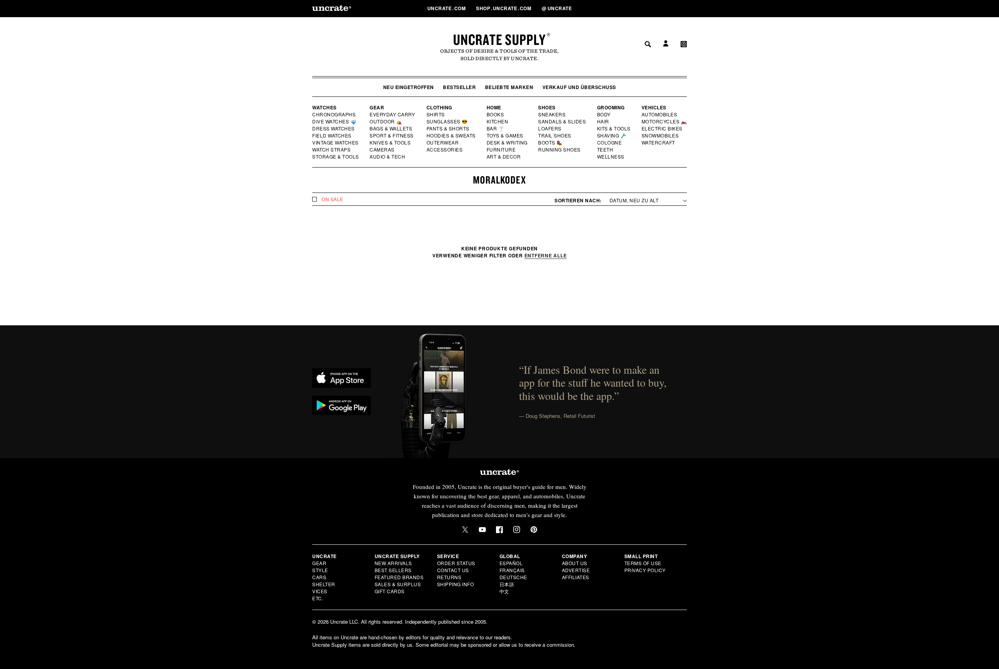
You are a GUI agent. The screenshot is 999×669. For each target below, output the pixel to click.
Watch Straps (332, 149)
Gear (377, 107)
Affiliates (575, 577)
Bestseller (459, 87)
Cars (319, 577)
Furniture (501, 149)
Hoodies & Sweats (451, 135)
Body (604, 114)
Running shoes (559, 149)
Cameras (382, 149)
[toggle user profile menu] (664, 8)
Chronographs (334, 114)
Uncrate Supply (499, 39)
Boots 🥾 (550, 142)
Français (512, 570)
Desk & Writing (507, 142)
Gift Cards (390, 591)
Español (511, 563)
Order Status (456, 563)
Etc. (317, 598)
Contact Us (453, 570)
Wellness (610, 156)
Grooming (611, 107)
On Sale (332, 199)
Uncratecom (447, 8)
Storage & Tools (336, 156)
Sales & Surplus (398, 584)
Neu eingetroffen (408, 87)
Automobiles (660, 114)
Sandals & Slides (562, 121)
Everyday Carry (393, 114)
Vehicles (654, 107)
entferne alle (545, 255)
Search (645, 8)
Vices (319, 591)
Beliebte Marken (509, 87)
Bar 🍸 (496, 128)
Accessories (445, 149)
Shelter (323, 584)
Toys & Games (505, 135)
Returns (449, 577)
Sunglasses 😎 (447, 121)
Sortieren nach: (578, 200)
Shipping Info (455, 584)
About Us (574, 563)
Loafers (550, 128)
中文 (504, 591)
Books (496, 114)
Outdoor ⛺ (386, 121)
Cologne (609, 142)
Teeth (605, 149)
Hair (603, 121)
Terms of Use (642, 563)
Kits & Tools (614, 128)
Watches (324, 107)
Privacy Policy (645, 570)
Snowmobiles (660, 135)
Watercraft (659, 142)
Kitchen (498, 121)
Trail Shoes (555, 135)
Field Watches (332, 135)
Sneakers (552, 114)
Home (494, 107)
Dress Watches (334, 128)
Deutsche (513, 577)
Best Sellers (393, 570)
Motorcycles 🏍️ (664, 121)
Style (320, 570)
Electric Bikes (662, 128)
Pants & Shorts (448, 128)
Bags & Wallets (392, 128)
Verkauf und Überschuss (579, 87)
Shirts (436, 114)
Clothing (439, 107)
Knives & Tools (390, 142)
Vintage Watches (336, 142)
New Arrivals (393, 563)
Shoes (547, 107)
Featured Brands (399, 577)
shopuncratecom (504, 8)
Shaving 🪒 (612, 135)
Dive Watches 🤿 (334, 121)
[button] (684, 8)
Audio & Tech (388, 156)
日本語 (507, 584)
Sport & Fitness (392, 135)
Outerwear (443, 142)
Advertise (576, 570)
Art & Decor (504, 156)
